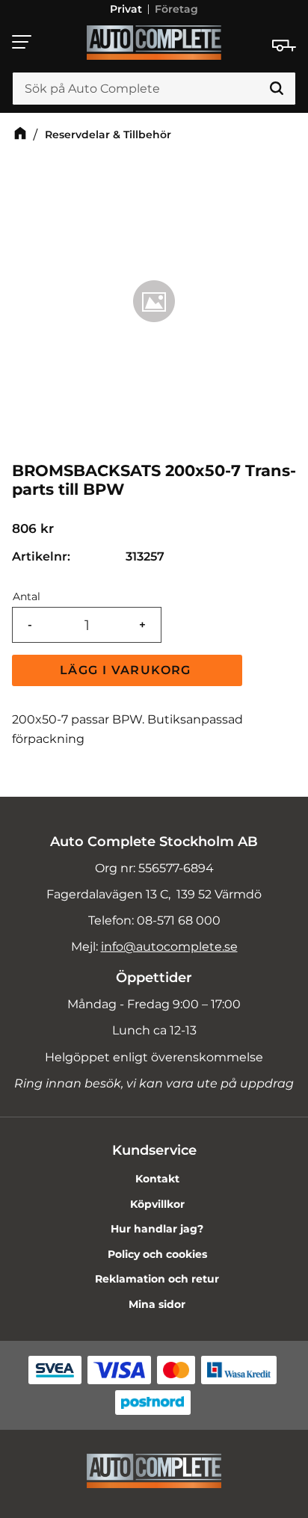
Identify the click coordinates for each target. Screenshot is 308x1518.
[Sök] (276, 88)
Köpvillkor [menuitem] (157, 1204)
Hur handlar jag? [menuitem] (157, 1228)
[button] (22, 42)
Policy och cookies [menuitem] (157, 1254)
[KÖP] (127, 670)
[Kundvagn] (284, 45)
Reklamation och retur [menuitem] (157, 1279)
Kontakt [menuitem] (157, 1178)
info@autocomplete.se (169, 947)
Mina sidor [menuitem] (157, 1304)
